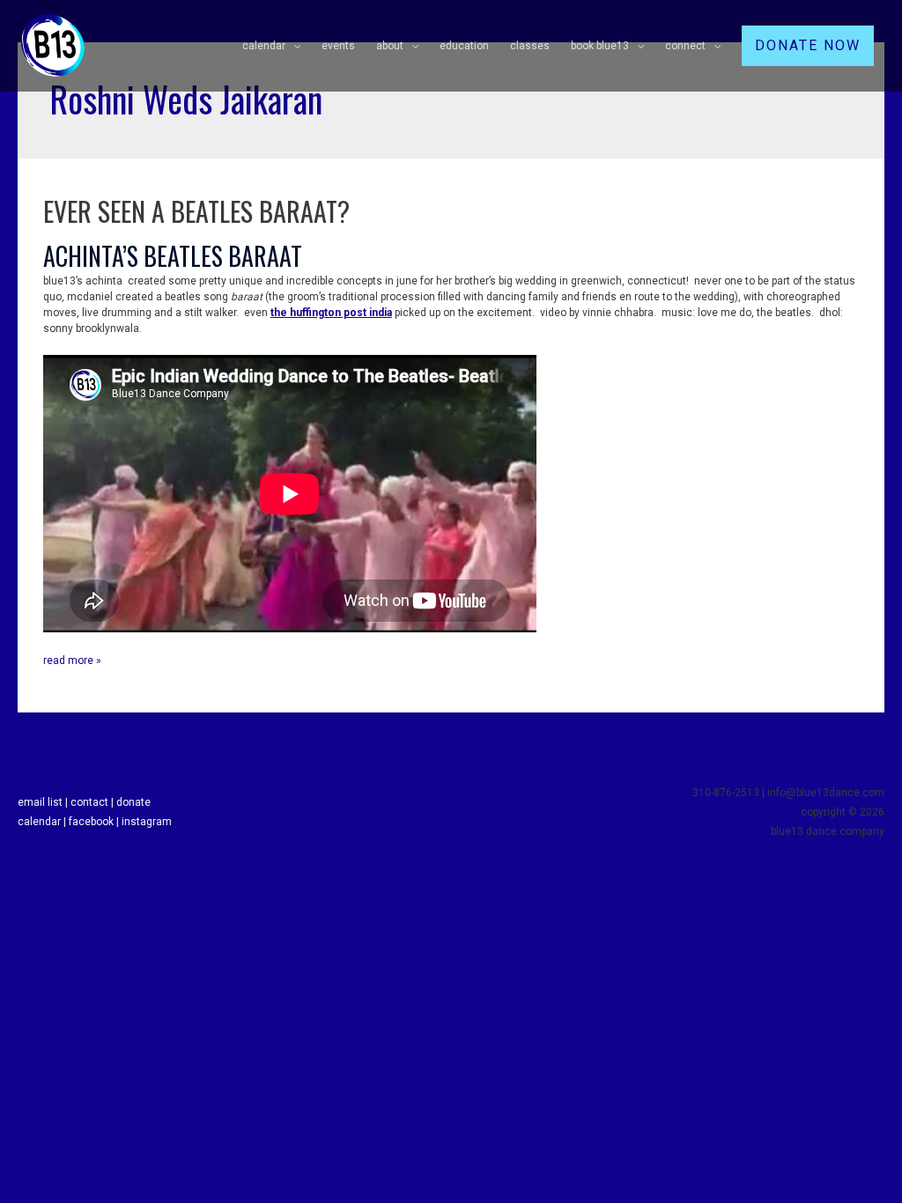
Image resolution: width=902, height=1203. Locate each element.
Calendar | (43, 822)
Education (464, 46)
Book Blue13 (600, 46)
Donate (133, 802)
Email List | (44, 802)
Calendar (263, 46)
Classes (530, 46)
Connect (685, 46)
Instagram (147, 822)
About (389, 46)
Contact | (93, 802)
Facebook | (95, 822)
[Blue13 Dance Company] (53, 45)
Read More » (72, 660)
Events (338, 46)
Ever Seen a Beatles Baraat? (196, 211)
